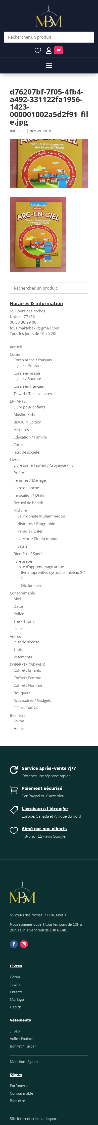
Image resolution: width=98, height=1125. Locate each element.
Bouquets (22, 692)
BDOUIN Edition (27, 421)
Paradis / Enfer (30, 531)
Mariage (17, 999)
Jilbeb (15, 1031)
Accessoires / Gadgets (32, 700)
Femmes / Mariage (30, 480)
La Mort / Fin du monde (37, 538)
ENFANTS (18, 401)
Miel (17, 598)
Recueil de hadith (28, 502)
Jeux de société (26, 452)
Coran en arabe (27, 373)
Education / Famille (30, 437)
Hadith (15, 1007)
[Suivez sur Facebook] (14, 944)
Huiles (19, 728)
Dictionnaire (31, 585)
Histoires (21, 429)
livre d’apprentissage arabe (40, 566)
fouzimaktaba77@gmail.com (34, 327)
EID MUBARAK (26, 707)
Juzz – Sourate (29, 365)
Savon (19, 720)
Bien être (17, 715)
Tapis (18, 649)
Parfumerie (19, 1085)
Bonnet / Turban (23, 1046)
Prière (19, 472)
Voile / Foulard (21, 1038)
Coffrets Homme (28, 685)
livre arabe (23, 561)
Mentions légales (24, 1061)
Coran (15, 354)
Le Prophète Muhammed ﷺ (41, 515)
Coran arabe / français (33, 359)
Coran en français (29, 386)
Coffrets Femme (27, 677)
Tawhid (15, 984)
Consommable (22, 592)
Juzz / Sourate (29, 378)
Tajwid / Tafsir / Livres (33, 393)
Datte (18, 606)
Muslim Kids (24, 414)
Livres (15, 459)
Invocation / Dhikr (29, 495)
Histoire (20, 510)
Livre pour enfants (29, 406)
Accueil (16, 346)
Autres (15, 636)
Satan (22, 546)
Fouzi (21, 130)
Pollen (19, 613)
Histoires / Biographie (36, 523)
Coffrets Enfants (27, 670)
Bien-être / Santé (28, 553)
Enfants (16, 992)
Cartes (19, 444)
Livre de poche (26, 487)
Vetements (23, 656)
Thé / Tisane (24, 621)
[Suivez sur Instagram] (24, 944)
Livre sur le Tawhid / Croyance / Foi (44, 465)
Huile (18, 628)
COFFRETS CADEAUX (27, 664)
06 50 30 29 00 (23, 322)
